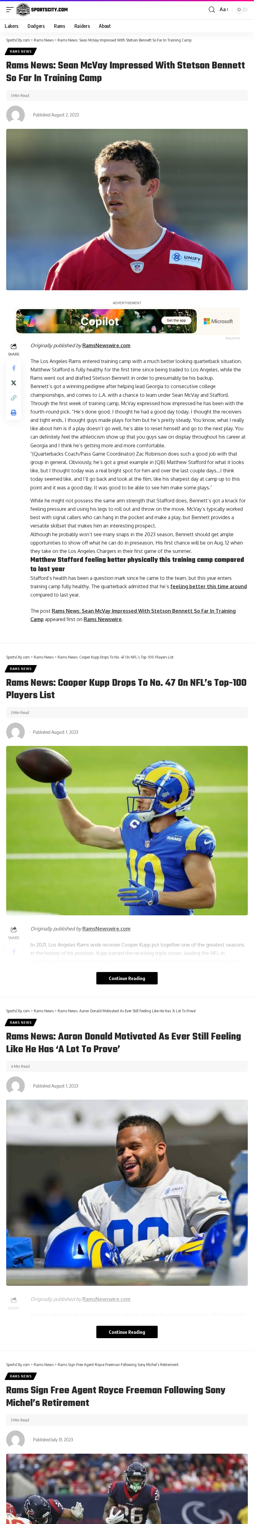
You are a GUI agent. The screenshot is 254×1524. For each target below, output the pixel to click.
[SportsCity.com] (42, 9)
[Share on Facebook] (13, 368)
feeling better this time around (208, 586)
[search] (212, 9)
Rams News (21, 51)
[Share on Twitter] (13, 382)
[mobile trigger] (11, 9)
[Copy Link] (13, 397)
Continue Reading (127, 978)
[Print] (13, 412)
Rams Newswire (103, 619)
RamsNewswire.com (106, 345)
